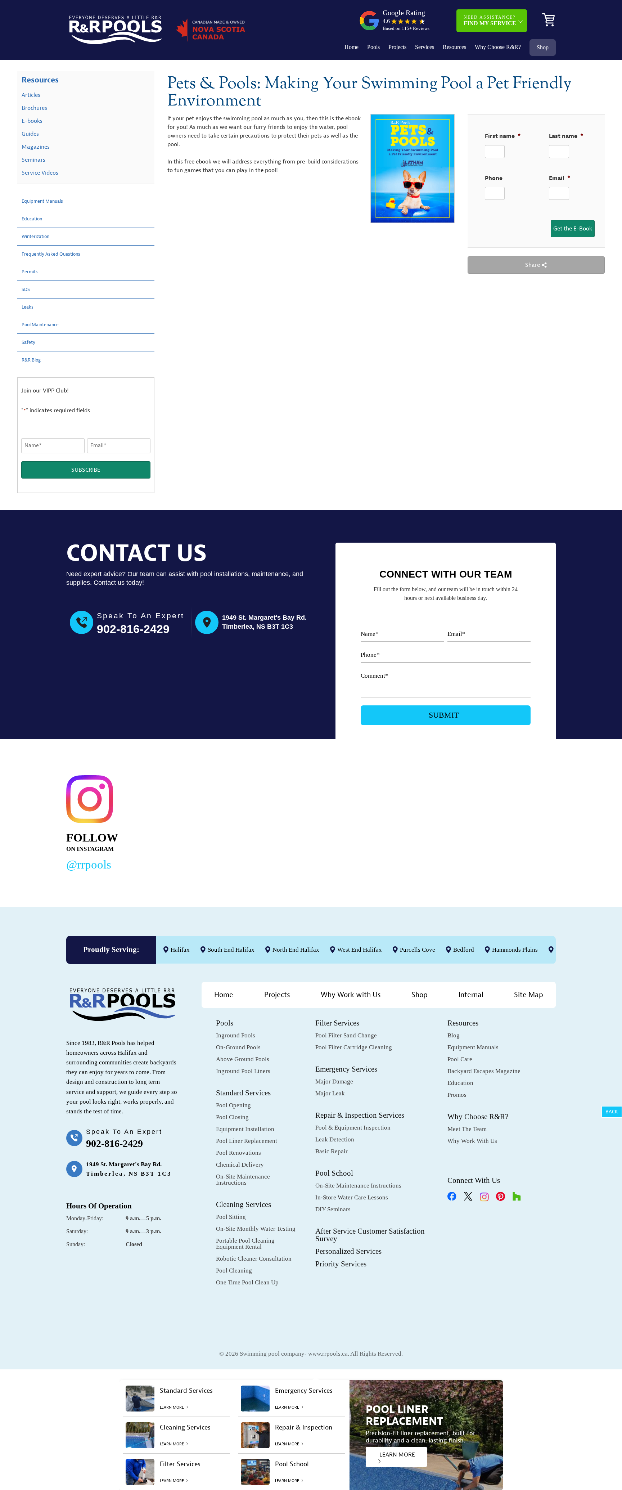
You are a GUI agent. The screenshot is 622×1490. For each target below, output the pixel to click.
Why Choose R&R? (498, 47)
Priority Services (340, 1264)
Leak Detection (334, 1139)
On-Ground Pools (238, 1047)
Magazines (36, 147)
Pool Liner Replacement (246, 1140)
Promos (456, 1094)
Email (560, 178)
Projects (397, 47)
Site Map (528, 994)
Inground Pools (235, 1035)
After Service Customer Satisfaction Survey (370, 1235)
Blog (453, 1035)
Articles (31, 95)
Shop (543, 47)
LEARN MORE (397, 1454)
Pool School (334, 1173)
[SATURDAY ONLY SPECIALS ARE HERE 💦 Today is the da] (295, 821)
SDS (27, 289)
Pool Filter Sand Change (346, 1035)
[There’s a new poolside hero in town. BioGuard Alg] (190, 821)
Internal (471, 994)
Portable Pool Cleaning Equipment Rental (245, 1243)
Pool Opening (233, 1105)
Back (611, 1112)
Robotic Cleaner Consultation (254, 1258)
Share (533, 265)
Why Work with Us (351, 994)
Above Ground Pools (242, 1059)
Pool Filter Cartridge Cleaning (353, 1047)
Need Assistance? (490, 20)
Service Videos (40, 172)
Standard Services (243, 1093)
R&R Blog (34, 360)
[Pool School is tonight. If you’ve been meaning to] (505, 821)
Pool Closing (232, 1117)
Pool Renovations (238, 1152)
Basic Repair (331, 1151)
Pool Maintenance (45, 324)
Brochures (34, 108)
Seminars (33, 159)
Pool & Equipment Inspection (353, 1127)
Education (34, 219)
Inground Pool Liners (243, 1071)
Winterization (39, 236)
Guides (30, 134)
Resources (454, 47)
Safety (30, 342)
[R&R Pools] (115, 30)
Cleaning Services (243, 1204)
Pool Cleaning (234, 1270)
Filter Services (337, 1023)
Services (424, 47)
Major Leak (330, 1093)
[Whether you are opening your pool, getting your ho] (400, 821)
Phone (493, 178)
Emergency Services (346, 1069)
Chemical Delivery (240, 1164)
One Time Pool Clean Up (247, 1282)
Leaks (29, 307)
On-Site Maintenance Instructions (243, 1179)
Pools (373, 47)
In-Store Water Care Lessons (351, 1197)
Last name (566, 136)
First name (503, 136)
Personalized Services (348, 1251)
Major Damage (334, 1081)
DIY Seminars (333, 1209)
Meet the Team (467, 1129)
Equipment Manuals (47, 201)
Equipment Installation (245, 1129)
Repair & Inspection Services (359, 1115)
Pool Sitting (231, 1216)
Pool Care (459, 1059)
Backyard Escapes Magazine (483, 1071)
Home (351, 47)
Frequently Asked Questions (57, 254)
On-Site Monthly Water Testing (256, 1228)
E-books (32, 121)
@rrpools (88, 864)
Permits (31, 271)
